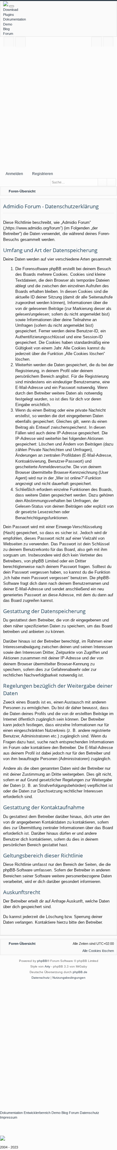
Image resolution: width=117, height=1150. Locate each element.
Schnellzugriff (10, 43)
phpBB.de (80, 972)
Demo (7, 24)
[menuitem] (111, 191)
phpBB (42, 961)
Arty (47, 966)
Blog (6, 29)
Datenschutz (89, 1113)
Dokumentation (14, 19)
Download (10, 10)
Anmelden (14, 174)
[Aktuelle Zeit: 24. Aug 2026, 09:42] (103, 191)
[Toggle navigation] (11, 6)
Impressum (8, 1117)
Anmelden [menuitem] (97, 43)
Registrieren (42, 174)
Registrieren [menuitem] (109, 43)
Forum (8, 33)
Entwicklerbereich (37, 1113)
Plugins (8, 14)
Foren (21, 43)
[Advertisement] (58, 107)
